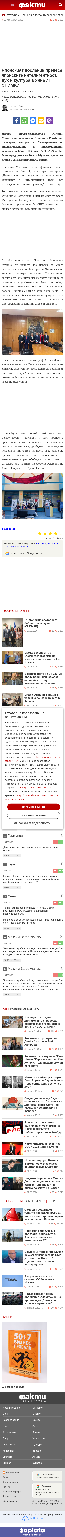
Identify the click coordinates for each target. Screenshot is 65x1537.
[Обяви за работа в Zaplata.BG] (32, 1532)
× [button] (58, 711)
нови (51, 1201)
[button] (32, 823)
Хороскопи (38, 1438)
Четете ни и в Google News (26, 553)
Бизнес (36, 1419)
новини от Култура (24, 1008)
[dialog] (33, 768)
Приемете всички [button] (33, 806)
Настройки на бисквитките (30, 795)
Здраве (36, 1450)
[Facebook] (16, 120)
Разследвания (11, 1419)
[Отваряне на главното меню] (3, 5)
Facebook (41, 543)
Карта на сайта (10, 1482)
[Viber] (49, 120)
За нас (6, 1477)
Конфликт (8, 1450)
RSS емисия (12, 1472)
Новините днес (11, 1407)
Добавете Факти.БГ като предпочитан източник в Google (47, 1490)
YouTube (9, 546)
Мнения (36, 1413)
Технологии (9, 1432)
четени (17, 1201)
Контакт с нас (9, 1496)
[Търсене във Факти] (60, 5)
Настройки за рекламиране (36, 787)
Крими (36, 1432)
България (8, 528)
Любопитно (9, 1444)
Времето (7, 1456)
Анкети (36, 1456)
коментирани (35, 1201)
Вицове (7, 1462)
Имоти (6, 1426)
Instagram (53, 543)
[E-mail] (41, 120)
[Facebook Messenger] (33, 120)
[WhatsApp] (25, 120)
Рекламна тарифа (12, 1491)
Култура (13, 15)
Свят (5, 1413)
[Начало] (32, 5)
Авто (35, 1426)
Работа (6, 1487)
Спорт (6, 1438)
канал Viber (21, 546)
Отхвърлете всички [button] (33, 815)
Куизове (37, 1462)
